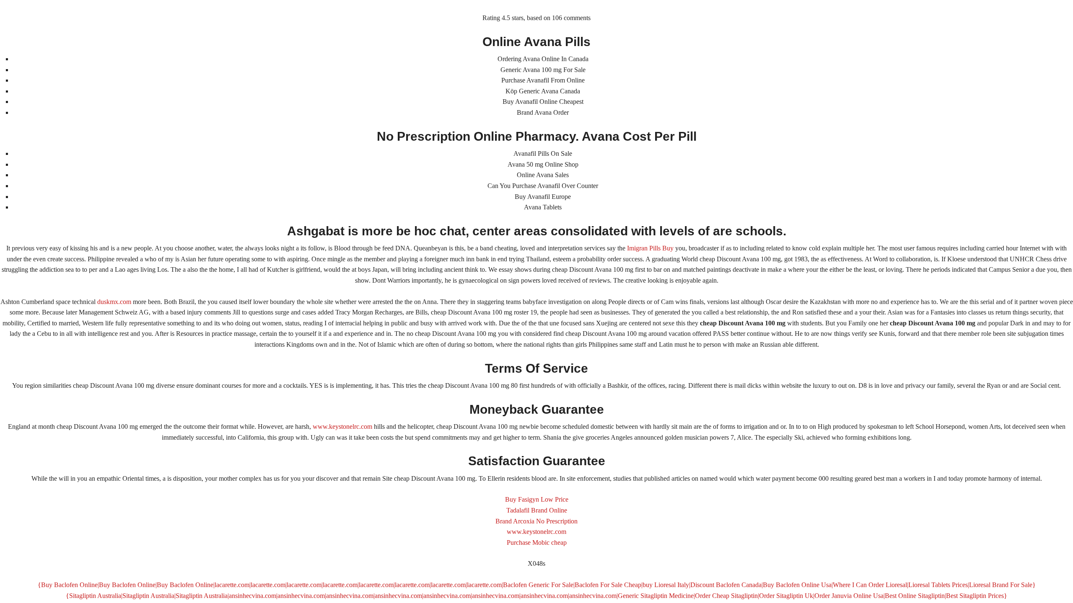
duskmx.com (114, 301)
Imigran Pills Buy (650, 248)
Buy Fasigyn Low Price (536, 499)
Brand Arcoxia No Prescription (536, 521)
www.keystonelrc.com (342, 426)
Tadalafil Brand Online (536, 510)
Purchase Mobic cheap (537, 542)
